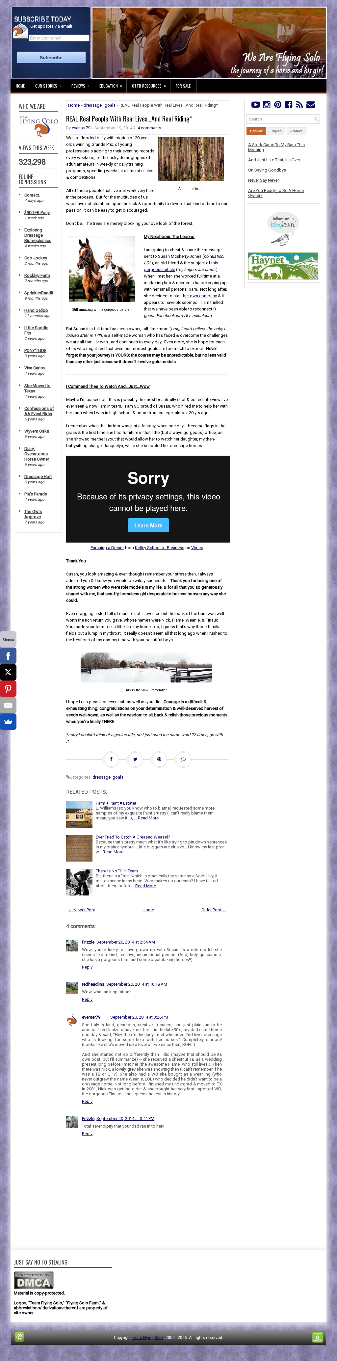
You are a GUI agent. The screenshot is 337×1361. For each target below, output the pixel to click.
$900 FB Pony (37, 212)
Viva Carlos (34, 367)
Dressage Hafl (38, 476)
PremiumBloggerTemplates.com (189, 1354)
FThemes (97, 1354)
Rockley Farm (37, 275)
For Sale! (184, 86)
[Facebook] (288, 106)
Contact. (32, 195)
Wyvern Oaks (36, 431)
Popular (256, 131)
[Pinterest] (277, 106)
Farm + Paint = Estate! (116, 803)
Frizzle (88, 942)
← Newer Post (81, 909)
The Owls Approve (33, 514)
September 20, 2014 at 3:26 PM (139, 1017)
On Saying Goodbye (267, 170)
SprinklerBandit (38, 292)
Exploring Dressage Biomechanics (37, 235)
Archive (296, 131)
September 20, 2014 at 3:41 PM (125, 1118)
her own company (200, 295)
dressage (93, 105)
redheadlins (93, 984)
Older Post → (213, 909)
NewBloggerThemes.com (244, 1354)
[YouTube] (255, 106)
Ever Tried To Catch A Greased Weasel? (133, 837)
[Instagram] (266, 106)
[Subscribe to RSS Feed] (299, 106)
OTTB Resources (149, 86)
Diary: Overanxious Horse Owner (36, 454)
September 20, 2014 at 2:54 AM (125, 942)
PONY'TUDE (35, 350)
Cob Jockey (35, 257)
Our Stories (48, 86)
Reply (87, 967)
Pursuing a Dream (107, 547)
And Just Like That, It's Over (274, 159)
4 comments (149, 127)
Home (20, 86)
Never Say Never (263, 180)
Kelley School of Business (159, 547)
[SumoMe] (8, 721)
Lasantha (149, 1354)
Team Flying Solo (147, 1337)
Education (110, 86)
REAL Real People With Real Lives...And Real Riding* (129, 118)
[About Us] (38, 135)
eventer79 (81, 127)
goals (110, 105)
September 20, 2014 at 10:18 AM (136, 984)
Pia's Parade (35, 494)
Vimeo (197, 547)
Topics (276, 131)
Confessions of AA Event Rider (39, 411)
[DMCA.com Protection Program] (34, 1288)
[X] (8, 672)
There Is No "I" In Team (117, 870)
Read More (148, 817)
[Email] (8, 705)
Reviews (80, 86)
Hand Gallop (36, 310)
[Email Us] (310, 106)
